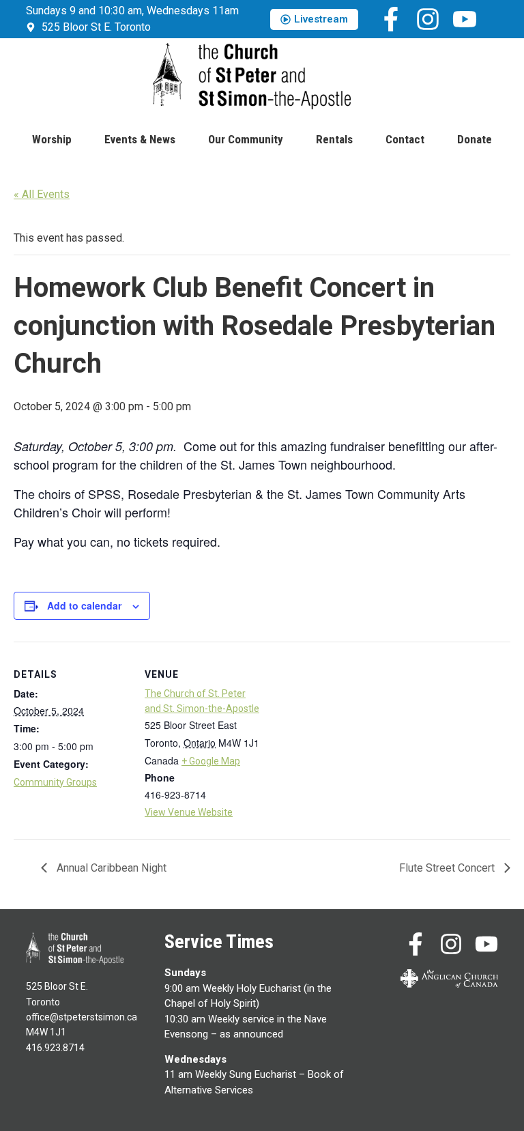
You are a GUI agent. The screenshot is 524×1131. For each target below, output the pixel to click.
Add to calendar (84, 605)
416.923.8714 (55, 1047)
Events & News (139, 139)
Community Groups (55, 782)
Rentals (334, 139)
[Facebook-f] (391, 19)
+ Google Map (210, 761)
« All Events (42, 194)
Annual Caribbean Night (110, 867)
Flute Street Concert (448, 867)
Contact (404, 139)
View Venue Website (189, 812)
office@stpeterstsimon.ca (81, 1017)
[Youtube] (464, 19)
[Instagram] (428, 19)
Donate (474, 139)
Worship (52, 139)
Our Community (245, 139)
